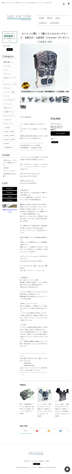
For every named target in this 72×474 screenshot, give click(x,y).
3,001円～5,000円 (9, 131)
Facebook (9, 192)
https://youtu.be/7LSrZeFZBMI (28, 176)
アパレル (6, 96)
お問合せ (6, 168)
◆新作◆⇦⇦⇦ (8, 62)
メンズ (6, 70)
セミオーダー (8, 119)
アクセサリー (8, 88)
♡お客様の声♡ (8, 147)
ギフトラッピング (56, 124)
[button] (55, 23)
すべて (25, 430)
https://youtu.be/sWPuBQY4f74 (28, 183)
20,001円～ (7, 143)
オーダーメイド (8, 123)
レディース (7, 74)
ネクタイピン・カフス (10, 84)
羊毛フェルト (8, 108)
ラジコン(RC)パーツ (10, 100)
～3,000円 (6, 127)
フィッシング (8, 104)
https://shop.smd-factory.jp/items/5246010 (31, 261)
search (9, 49)
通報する (53, 138)
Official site (9, 188)
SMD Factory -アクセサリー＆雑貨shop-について (10, 163)
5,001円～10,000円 (9, 135)
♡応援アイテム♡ (9, 112)
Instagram (10, 200)
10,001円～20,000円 (9, 139)
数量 (52, 129)
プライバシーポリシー (10, 171)
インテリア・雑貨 (9, 92)
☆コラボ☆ (7, 66)
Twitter (9, 196)
